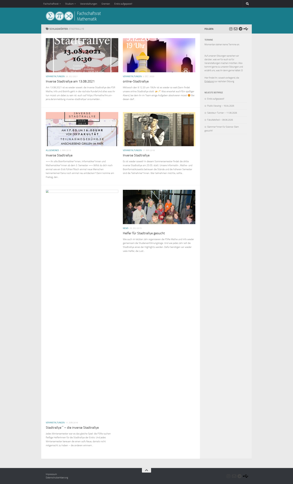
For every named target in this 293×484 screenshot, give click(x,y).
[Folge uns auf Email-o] (235, 29)
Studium (69, 3)
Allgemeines (52, 150)
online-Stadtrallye (136, 81)
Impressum (51, 474)
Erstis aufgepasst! (123, 3)
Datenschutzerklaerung (57, 477)
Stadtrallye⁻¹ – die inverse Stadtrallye (72, 428)
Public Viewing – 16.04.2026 (220, 105)
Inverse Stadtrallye (59, 155)
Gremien (105, 3)
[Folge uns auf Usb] (245, 29)
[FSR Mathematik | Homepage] (73, 16)
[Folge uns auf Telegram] (240, 29)
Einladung (209, 81)
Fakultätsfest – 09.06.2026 (220, 119)
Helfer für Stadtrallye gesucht (144, 233)
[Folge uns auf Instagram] (231, 29)
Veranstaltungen (88, 3)
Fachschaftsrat (51, 3)
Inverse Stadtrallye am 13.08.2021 (70, 81)
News (125, 228)
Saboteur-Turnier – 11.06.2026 (222, 112)
